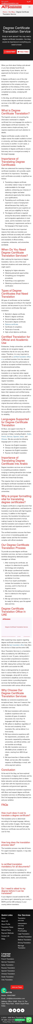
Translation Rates (7, 927)
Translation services (21, 919)
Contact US (5, 936)
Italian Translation (7, 965)
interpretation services (22, 924)
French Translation (7, 959)
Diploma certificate (11, 324)
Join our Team (17, 987)
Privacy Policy (7, 1022)
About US (4, 921)
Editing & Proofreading (22, 929)
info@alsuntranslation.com (9, 3)
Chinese (4, 439)
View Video (24, 52)
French (3, 436)
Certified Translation (25, 936)
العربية (28, 1)
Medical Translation (24, 939)
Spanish (16, 436)
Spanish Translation (8, 971)
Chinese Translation (8, 973)
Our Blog (12, 12)
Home (5, 12)
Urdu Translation (7, 979)
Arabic (29, 434)
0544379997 (10, 52)
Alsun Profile (5, 924)
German (9, 436)
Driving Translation (24, 942)
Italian (22, 436)
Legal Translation (23, 934)
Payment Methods (7, 933)
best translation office (16, 645)
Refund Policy (6, 930)
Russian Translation (8, 968)
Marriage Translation (21, 946)
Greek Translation (7, 977)
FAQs (3, 939)
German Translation (8, 962)
